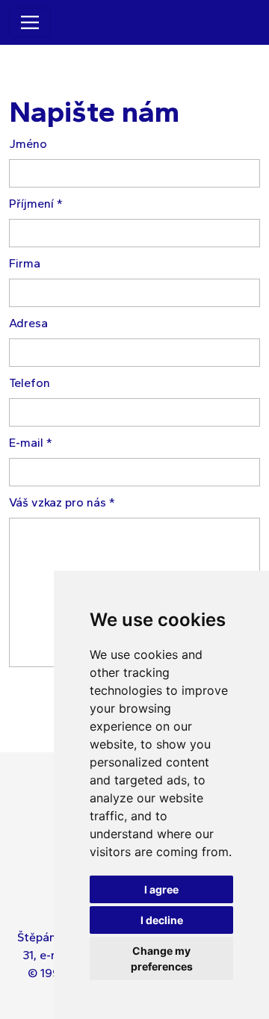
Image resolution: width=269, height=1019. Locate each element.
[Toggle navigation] (30, 22)
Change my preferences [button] (162, 958)
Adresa (28, 323)
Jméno (28, 144)
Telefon (29, 383)
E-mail (30, 443)
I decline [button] (161, 920)
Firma (24, 263)
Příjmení (36, 203)
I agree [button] (161, 889)
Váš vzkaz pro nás (62, 502)
